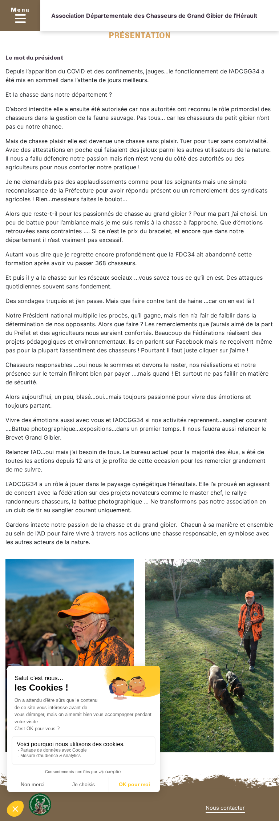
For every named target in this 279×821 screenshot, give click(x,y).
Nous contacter (225, 807)
